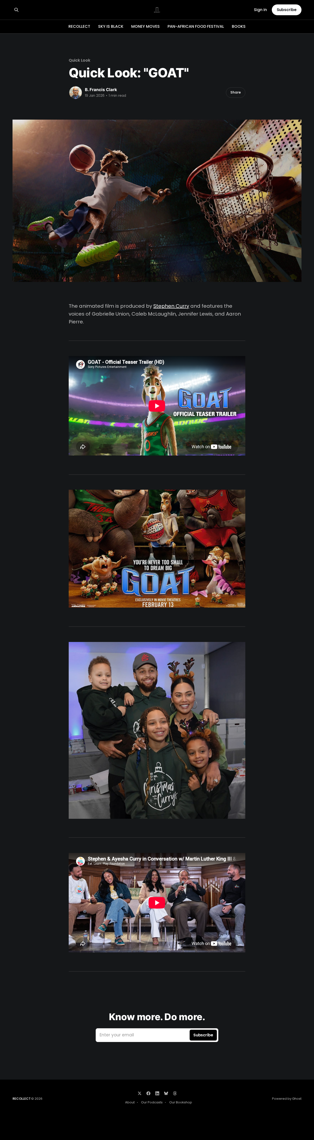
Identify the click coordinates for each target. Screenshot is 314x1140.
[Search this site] (16, 10)
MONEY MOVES (145, 26)
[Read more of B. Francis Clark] (75, 92)
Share (235, 92)
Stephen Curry (171, 306)
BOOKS (239, 26)
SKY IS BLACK (110, 26)
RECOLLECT (79, 26)
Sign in (260, 10)
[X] (140, 1093)
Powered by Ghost (286, 1098)
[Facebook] (148, 1093)
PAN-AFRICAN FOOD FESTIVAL (196, 26)
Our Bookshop (180, 1102)
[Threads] (175, 1093)
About (130, 1102)
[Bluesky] (166, 1093)
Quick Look (79, 60)
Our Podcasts (152, 1102)
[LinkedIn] (157, 1093)
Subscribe (287, 10)
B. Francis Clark (101, 89)
